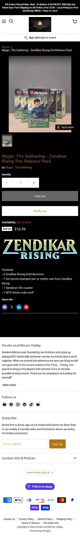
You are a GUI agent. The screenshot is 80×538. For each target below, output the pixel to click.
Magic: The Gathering (18, 167)
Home (5, 47)
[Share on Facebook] (4, 307)
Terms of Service (30, 523)
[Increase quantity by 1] (34, 183)
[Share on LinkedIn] (19, 307)
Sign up (57, 444)
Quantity (6, 174)
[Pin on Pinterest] (26, 307)
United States (38, 472)
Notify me (40, 211)
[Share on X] (12, 307)
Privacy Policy (26, 519)
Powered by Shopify (40, 530)
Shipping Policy (64, 519)
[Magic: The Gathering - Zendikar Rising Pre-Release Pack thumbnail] (7, 141)
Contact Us (9, 519)
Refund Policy (45, 519)
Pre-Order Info (51, 523)
